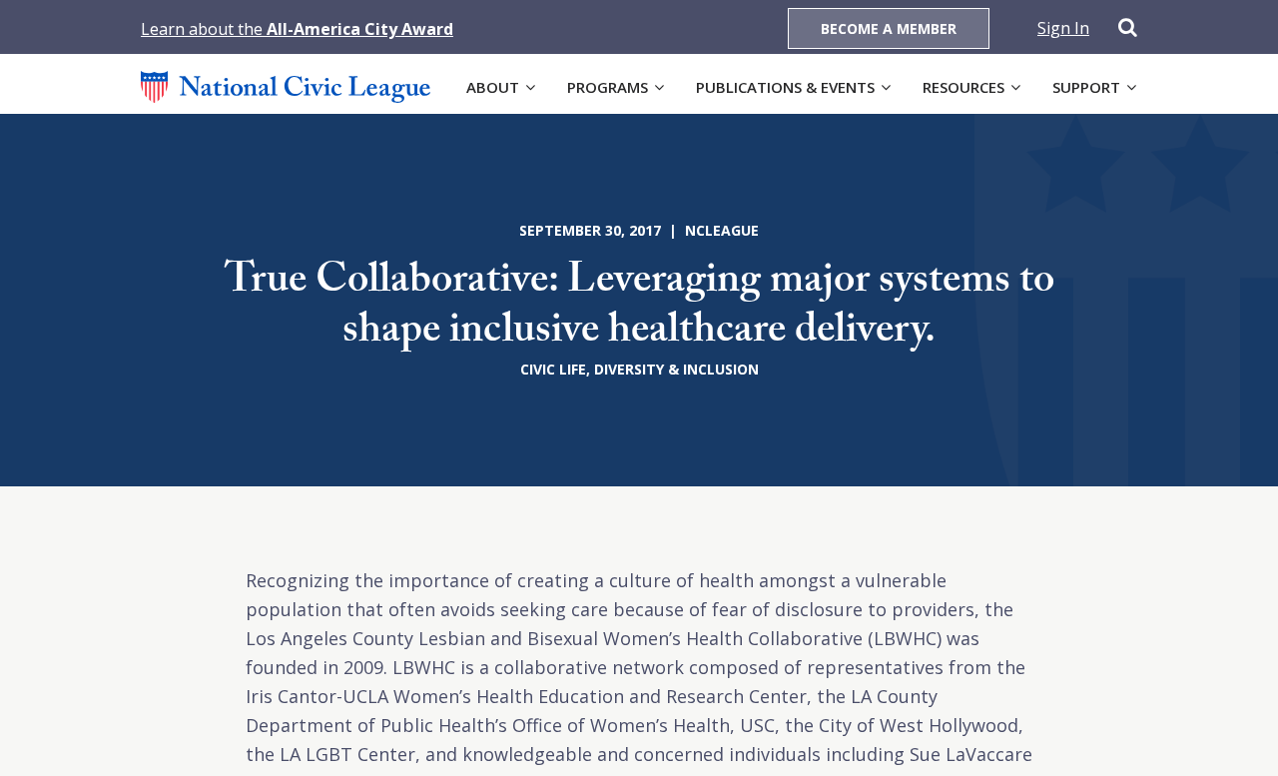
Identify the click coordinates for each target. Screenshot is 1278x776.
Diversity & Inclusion (676, 369)
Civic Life (553, 369)
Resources (963, 87)
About (492, 87)
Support (1086, 87)
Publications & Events (785, 87)
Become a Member (889, 28)
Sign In (1063, 28)
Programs (607, 87)
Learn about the (297, 29)
